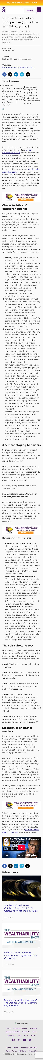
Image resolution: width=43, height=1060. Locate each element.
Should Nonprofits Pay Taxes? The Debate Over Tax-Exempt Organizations (20, 1003)
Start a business (27, 67)
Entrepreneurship (10, 67)
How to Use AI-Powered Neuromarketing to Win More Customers (20, 955)
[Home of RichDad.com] (3, 9)
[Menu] (39, 9)
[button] (4, 74)
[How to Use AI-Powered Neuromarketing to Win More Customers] (21, 924)
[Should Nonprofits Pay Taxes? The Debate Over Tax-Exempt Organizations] (21, 971)
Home (8, 1028)
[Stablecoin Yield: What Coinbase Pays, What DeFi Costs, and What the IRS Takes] (21, 877)
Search (30, 11)
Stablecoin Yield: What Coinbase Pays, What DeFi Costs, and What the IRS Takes (20, 908)
